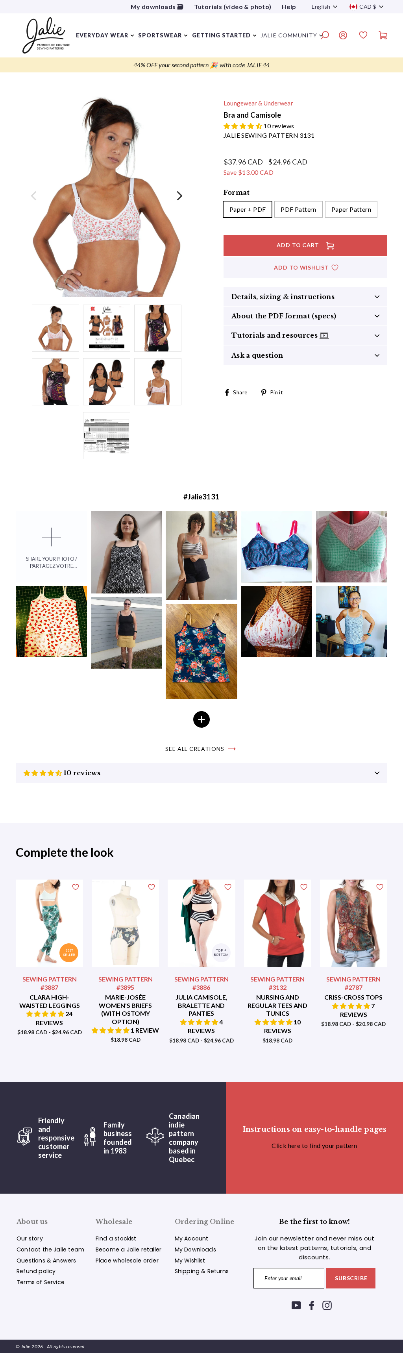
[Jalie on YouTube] (296, 1305)
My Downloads (195, 1249)
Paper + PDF (247, 209)
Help (289, 6)
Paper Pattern (351, 209)
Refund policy (36, 1271)
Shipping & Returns (202, 1271)
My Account (192, 1238)
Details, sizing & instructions (283, 297)
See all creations (194, 748)
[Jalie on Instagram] (327, 1305)
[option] (201, 65)
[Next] (178, 195)
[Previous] (34, 195)
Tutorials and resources (275, 335)
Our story (30, 1238)
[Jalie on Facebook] (311, 1305)
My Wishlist (190, 1260)
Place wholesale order (127, 1260)
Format (237, 192)
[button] (243, 125)
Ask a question (257, 355)
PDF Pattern (298, 209)
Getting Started (221, 35)
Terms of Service (41, 1282)
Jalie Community (289, 35)
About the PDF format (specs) (283, 316)
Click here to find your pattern (314, 1145)
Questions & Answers (46, 1260)
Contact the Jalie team (50, 1249)
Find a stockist (116, 1238)
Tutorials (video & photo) (233, 6)
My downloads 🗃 (157, 6)
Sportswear (160, 35)
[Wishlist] (363, 36)
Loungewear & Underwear (258, 103)
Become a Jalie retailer (128, 1249)
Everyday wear (102, 35)
